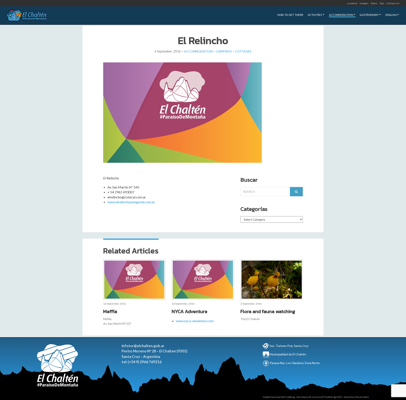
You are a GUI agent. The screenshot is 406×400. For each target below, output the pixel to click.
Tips (381, 3)
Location (352, 3)
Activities (314, 15)
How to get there (290, 15)
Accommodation (341, 15)
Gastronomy (369, 15)
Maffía (110, 311)
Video (373, 3)
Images (364, 3)
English (391, 15)
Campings (224, 51)
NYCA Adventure (189, 311)
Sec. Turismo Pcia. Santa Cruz (289, 346)
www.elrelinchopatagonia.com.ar (131, 202)
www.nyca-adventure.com (195, 321)
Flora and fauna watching (267, 311)
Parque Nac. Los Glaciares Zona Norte (294, 363)
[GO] (296, 191)
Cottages (243, 51)
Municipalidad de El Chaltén (287, 354)
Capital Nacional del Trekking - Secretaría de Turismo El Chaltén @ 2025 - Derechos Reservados (316, 397)
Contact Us (392, 3)
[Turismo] (266, 346)
